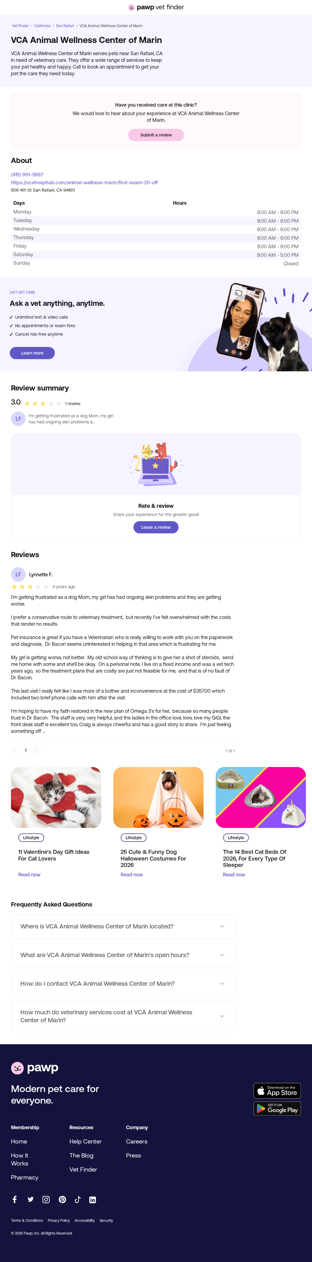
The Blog (81, 1155)
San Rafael (65, 26)
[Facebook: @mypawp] (14, 1200)
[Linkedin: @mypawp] (92, 1200)
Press (133, 1155)
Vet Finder (20, 26)
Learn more (32, 353)
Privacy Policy (59, 1220)
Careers (136, 1141)
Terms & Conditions (27, 1220)
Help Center (85, 1141)
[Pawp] (34, 1069)
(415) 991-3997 (27, 174)
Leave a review (156, 527)
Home (19, 1141)
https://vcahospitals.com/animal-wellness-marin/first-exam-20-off (84, 182)
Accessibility (85, 1220)
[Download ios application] (277, 1091)
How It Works (19, 1159)
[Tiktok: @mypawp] (78, 1200)
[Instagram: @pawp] (46, 1200)
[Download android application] (277, 1109)
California (42, 26)
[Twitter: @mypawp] (30, 1200)
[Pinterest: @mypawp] (62, 1200)
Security (106, 1220)
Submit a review (156, 135)
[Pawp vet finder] (156, 7)
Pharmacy (24, 1177)
